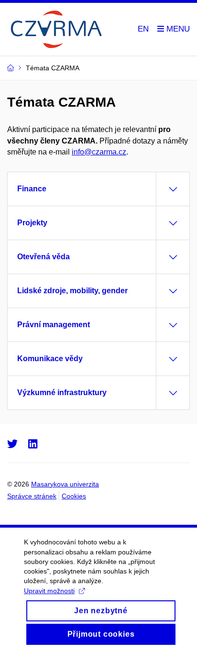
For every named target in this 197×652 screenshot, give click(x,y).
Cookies (74, 496)
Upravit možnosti (49, 591)
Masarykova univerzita (65, 484)
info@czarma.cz (99, 152)
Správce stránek (31, 496)
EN (143, 28)
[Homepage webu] (55, 29)
